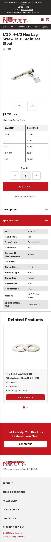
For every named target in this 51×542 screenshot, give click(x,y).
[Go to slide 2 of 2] (27, 407)
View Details (25, 397)
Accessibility (10, 500)
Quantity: (25, 168)
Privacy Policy (11, 509)
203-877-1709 (27, 10)
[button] (25, 220)
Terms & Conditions (14, 492)
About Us (8, 483)
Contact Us (25, 444)
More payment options (25, 196)
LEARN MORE (23, 7)
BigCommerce (19, 536)
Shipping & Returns (13, 527)
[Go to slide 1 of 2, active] (24, 407)
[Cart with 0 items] (47, 19)
